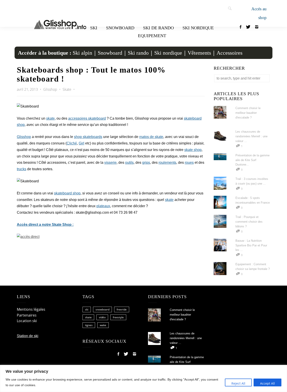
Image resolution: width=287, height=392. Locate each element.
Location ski (27, 320)
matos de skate (151, 137)
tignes (89, 325)
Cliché (72, 143)
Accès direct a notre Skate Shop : (45, 224)
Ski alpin (82, 53)
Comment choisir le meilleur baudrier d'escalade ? (248, 112)
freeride (122, 309)
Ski (93, 27)
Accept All (267, 383)
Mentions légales (31, 309)
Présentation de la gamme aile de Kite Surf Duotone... (252, 160)
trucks (21, 169)
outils (129, 162)
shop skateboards (88, 137)
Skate (67, 89)
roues (189, 162)
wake (103, 325)
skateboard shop (67, 193)
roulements (167, 162)
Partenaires (27, 315)
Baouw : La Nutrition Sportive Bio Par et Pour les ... (251, 245)
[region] (143, 378)
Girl (81, 143)
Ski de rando (158, 27)
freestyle (118, 317)
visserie (110, 162)
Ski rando (138, 53)
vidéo (102, 317)
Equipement (152, 35)
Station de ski (27, 336)
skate (50, 118)
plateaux (103, 206)
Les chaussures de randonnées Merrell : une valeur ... (251, 136)
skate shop (193, 150)
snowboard (102, 309)
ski (86, 309)
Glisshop (50, 89)
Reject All (238, 383)
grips (146, 162)
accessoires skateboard (87, 118)
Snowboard (120, 27)
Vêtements (199, 53)
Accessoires (229, 53)
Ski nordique (198, 27)
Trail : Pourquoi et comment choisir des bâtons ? (249, 221)
